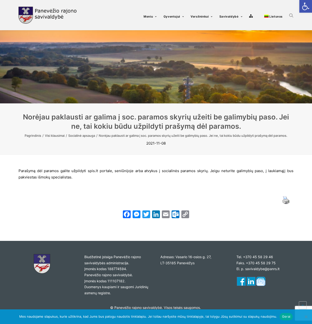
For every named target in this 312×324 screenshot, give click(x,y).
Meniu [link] (148, 16)
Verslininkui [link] (200, 16)
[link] (305, 6)
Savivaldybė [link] (229, 16)
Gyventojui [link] (172, 16)
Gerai (286, 316)
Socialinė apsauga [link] (81, 135)
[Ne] (305, 316)
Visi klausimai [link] (55, 135)
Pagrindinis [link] (33, 135)
